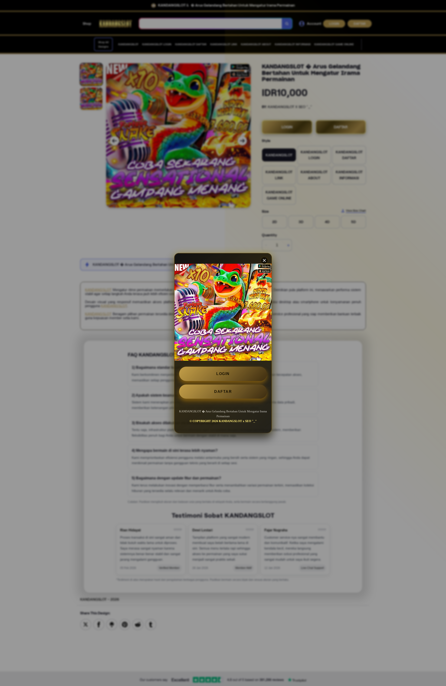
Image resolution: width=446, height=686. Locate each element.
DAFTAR (223, 391)
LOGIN (223, 374)
